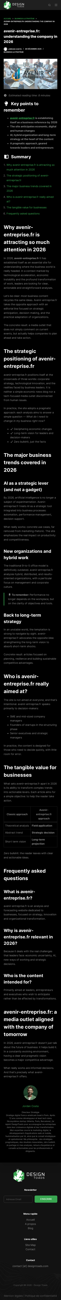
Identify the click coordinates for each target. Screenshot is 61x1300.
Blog (30, 1228)
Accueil (30, 1219)
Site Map (30, 1245)
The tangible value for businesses (27, 207)
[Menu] (56, 5)
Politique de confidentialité (41, 1295)
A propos (30, 1223)
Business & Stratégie (14, 52)
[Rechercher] (49, 5)
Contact (30, 1249)
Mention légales (13, 1295)
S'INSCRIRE (46, 1199)
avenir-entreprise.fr (22, 118)
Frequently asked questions (23, 213)
